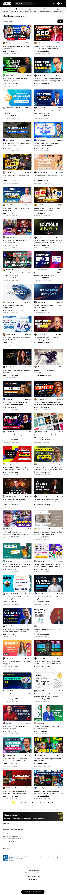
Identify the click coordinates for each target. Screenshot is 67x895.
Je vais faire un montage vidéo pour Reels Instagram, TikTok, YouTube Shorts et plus (48, 793)
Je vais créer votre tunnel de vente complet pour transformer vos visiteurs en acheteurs (48, 599)
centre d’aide (40, 818)
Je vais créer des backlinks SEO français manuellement (48, 306)
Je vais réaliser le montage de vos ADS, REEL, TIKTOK (48, 760)
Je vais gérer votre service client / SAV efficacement (16, 112)
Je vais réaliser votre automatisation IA (16, 694)
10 (48, 802)
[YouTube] (31, 879)
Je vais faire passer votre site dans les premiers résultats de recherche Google (48, 468)
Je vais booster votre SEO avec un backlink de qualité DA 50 (46, 339)
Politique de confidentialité (33, 872)
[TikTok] (36, 879)
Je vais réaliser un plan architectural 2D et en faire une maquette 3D (48, 533)
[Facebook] (34, 879)
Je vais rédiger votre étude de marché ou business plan (16, 598)
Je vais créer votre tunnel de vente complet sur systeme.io (15, 80)
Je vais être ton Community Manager (16, 435)
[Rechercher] (33, 3)
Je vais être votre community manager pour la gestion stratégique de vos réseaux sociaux (16, 567)
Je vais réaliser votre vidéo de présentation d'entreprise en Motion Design (15, 534)
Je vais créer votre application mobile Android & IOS (16, 177)
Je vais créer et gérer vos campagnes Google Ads (16, 209)
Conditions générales (33, 870)
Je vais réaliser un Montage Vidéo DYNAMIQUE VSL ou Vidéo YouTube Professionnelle (15, 469)
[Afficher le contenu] (62, 845)
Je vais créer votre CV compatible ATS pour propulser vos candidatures (16, 630)
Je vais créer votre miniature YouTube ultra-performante (16, 242)
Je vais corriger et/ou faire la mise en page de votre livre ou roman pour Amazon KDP (47, 696)
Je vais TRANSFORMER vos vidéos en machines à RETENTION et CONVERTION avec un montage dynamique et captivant (48, 665)
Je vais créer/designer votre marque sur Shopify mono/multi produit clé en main (48, 242)
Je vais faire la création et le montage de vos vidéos (17, 371)
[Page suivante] (52, 802)
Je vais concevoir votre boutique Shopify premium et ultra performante (17, 144)
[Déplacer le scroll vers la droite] (62, 10)
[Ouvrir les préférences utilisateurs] (61, 3)
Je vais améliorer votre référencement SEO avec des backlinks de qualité (47, 47)
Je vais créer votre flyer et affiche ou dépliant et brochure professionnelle (47, 565)
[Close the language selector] (43, 892)
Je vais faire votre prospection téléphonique (44, 371)
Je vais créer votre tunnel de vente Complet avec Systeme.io (46, 144)
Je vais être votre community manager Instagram (16, 663)
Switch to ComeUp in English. (32, 892)
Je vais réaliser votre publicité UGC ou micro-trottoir (16, 47)
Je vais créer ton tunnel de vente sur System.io (47, 630)
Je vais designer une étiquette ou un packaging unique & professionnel (16, 792)
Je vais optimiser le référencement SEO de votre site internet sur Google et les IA (48, 80)
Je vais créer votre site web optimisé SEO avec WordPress (47, 112)
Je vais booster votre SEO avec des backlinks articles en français (15, 403)
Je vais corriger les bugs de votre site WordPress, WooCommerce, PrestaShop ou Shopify (48, 405)
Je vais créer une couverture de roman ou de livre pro (48, 436)
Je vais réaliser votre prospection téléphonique (14, 306)
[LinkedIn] (29, 879)
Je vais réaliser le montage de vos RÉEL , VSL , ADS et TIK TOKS (17, 274)
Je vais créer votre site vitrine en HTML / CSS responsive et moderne (48, 274)
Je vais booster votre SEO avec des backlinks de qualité (15, 727)
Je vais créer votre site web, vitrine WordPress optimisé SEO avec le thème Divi (17, 761)
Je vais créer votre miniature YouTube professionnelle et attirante (16, 501)
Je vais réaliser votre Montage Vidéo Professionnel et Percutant (47, 209)
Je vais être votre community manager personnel (48, 177)
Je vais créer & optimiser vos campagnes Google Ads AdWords (17, 339)
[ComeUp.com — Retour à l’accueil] (7, 3)
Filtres (60, 21)
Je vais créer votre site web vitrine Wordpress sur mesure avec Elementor (48, 501)
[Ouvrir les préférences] (54, 3)
